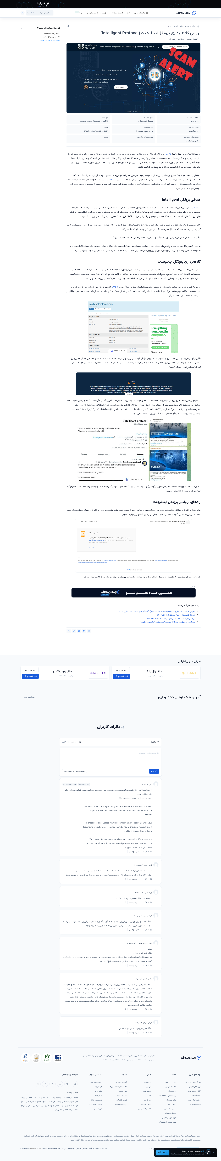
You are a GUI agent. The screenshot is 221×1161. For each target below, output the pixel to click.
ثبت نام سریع (122, 676)
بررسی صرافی (121, 669)
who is (115, 287)
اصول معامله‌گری (170, 1108)
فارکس (168, 154)
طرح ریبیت (123, 1091)
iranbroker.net (35, 1148)
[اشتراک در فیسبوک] (89, 631)
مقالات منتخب (170, 1082)
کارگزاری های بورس (194, 1091)
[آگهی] (110, 4)
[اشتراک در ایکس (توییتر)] (84, 631)
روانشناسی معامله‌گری (167, 1095)
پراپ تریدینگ (171, 1100)
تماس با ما (98, 1091)
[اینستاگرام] (45, 1084)
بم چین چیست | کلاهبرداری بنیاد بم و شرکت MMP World (171, 618)
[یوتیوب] (60, 1084)
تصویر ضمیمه (80, 771)
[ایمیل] (75, 1084)
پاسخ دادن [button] (133, 851)
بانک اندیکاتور (122, 1095)
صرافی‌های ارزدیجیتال (193, 1082)
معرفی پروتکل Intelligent (51, 33)
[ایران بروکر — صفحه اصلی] (191, 1058)
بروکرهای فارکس (195, 1086)
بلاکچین (109, 180)
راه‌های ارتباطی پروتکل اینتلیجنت (49, 40)
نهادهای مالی (140, 13)
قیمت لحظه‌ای (117, 13)
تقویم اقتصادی (121, 1100)
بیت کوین (147, 1100)
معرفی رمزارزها (146, 1104)
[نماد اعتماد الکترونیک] (25, 1058)
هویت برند (98, 1086)
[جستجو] (28, 13)
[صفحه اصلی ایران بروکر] (186, 13)
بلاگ (129, 13)
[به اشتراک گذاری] (68, 26)
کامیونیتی (94, 13)
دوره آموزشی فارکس (169, 1117)
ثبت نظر (154, 771)
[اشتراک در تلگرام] (74, 631)
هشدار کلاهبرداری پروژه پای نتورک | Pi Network (175, 615)
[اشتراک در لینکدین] (79, 631)
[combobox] (43, 12)
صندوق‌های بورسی (194, 1100)
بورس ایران (172, 1104)
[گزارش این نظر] (125, 851)
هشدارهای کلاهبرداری (179, 26)
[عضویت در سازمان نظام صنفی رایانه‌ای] (47, 1058)
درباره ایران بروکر (96, 1082)
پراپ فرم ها (196, 1095)
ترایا (81, 13)
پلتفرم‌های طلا (195, 1104)
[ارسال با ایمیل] (69, 631)
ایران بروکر (196, 26)
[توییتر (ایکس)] (52, 1084)
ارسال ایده (98, 1095)
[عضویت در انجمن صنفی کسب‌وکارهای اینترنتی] (58, 1058)
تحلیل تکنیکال (170, 1113)
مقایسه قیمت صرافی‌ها (118, 1086)
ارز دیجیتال (172, 1091)
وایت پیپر (194, 208)
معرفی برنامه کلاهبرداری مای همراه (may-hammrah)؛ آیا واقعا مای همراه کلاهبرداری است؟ (156, 611)
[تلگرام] (67, 1084)
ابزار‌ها (104, 13)
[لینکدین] (38, 1084)
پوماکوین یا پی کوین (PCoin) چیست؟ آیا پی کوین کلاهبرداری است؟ (167, 622)
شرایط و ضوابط (97, 1108)
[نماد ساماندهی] (36, 1058)
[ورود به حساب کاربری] (22, 13)
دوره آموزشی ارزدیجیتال (167, 1122)
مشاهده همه (29, 697)
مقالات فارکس (170, 1086)
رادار (86, 13)
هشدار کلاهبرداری (144, 1108)
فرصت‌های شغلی (96, 1100)
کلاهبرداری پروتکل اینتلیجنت (50, 37)
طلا (150, 1095)
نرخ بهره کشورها (121, 1104)
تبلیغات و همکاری (95, 1104)
